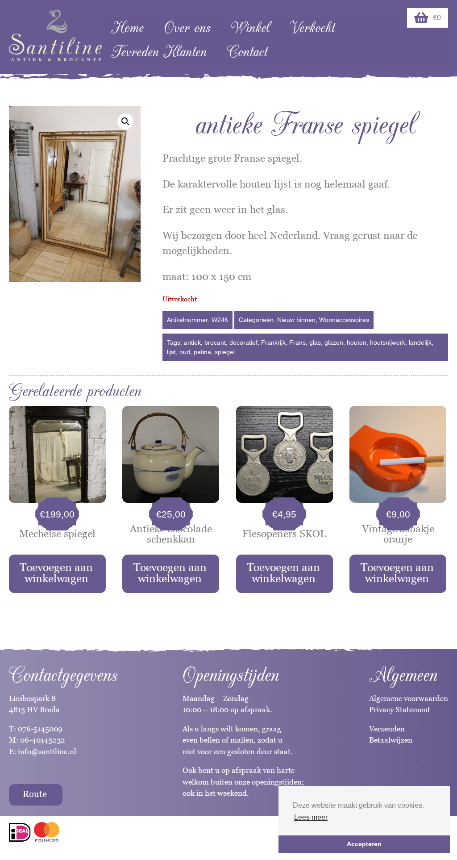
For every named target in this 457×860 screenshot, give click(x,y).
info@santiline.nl (47, 751)
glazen (333, 342)
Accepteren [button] (364, 843)
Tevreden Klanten (159, 52)
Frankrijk (273, 342)
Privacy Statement (399, 709)
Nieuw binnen (296, 319)
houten (356, 342)
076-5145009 (39, 728)
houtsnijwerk (387, 342)
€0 (437, 17)
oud (184, 351)
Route (35, 794)
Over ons (187, 28)
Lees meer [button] (311, 817)
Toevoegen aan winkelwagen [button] (56, 572)
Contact (247, 52)
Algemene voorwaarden (408, 698)
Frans (297, 342)
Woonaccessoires (344, 319)
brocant (215, 342)
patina (202, 351)
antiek (192, 342)
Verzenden (387, 728)
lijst (171, 351)
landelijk (420, 342)
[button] (125, 121)
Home (127, 28)
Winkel (250, 28)
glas (315, 342)
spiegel (225, 351)
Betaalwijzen (390, 739)
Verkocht (312, 28)
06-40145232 (42, 739)
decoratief (243, 342)
